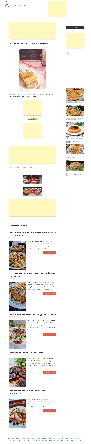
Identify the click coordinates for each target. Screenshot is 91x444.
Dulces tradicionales (37, 440)
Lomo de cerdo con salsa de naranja (75, 87)
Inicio (9, 438)
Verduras (72, 438)
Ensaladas (54, 438)
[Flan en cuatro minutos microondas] (75, 130)
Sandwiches (38, 438)
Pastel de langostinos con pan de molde (74, 159)
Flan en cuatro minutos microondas (75, 122)
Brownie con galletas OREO (26, 353)
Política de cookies (51, 442)
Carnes (76, 438)
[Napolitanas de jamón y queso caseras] (75, 149)
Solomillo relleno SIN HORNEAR (73, 105)
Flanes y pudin (44, 440)
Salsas (58, 440)
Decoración (67, 440)
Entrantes (18, 438)
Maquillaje (38, 442)
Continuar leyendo (49, 253)
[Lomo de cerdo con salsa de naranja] (75, 94)
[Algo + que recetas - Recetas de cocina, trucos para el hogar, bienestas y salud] (15, 4)
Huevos (32, 438)
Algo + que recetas (47, 436)
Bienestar (79, 440)
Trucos (71, 440)
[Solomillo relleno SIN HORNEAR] (75, 111)
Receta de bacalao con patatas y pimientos (29, 392)
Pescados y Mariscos (17, 440)
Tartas (54, 440)
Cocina (15, 167)
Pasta (62, 438)
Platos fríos (67, 438)
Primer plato (44, 438)
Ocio (42, 442)
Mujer (75, 440)
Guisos (58, 438)
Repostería (19, 167)
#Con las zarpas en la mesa (28, 167)
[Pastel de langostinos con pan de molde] (75, 166)
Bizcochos (12, 167)
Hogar (62, 440)
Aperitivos (23, 438)
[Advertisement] (57, 9)
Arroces (49, 438)
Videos (45, 442)
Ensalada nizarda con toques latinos (32, 314)
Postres (50, 440)
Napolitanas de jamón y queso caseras (73, 142)
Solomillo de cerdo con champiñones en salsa (32, 275)
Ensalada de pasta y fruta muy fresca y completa (32, 234)
